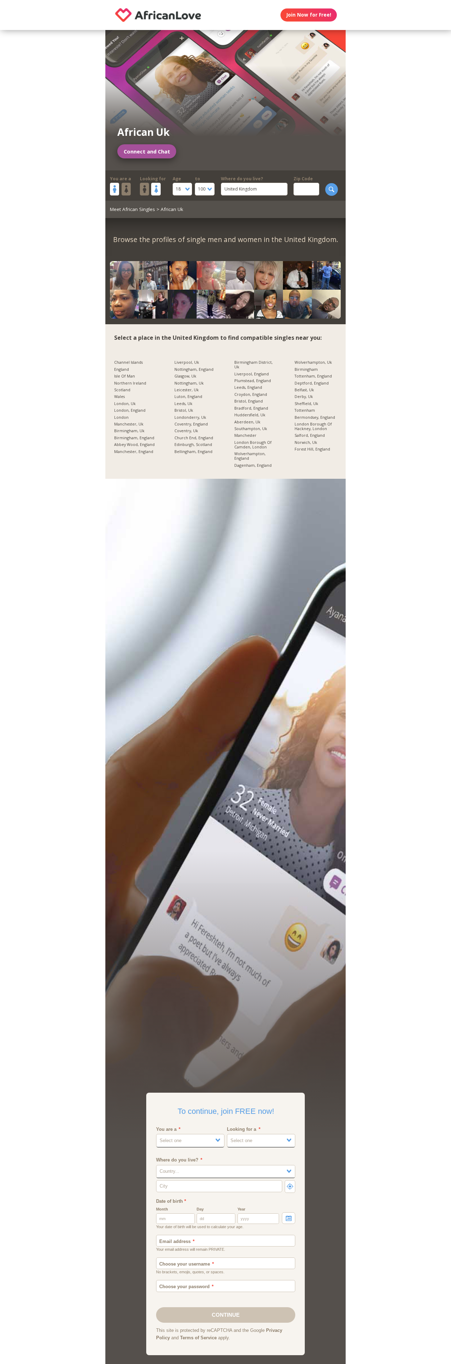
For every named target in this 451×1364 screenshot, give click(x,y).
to (197, 179)
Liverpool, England (251, 374)
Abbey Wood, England (134, 444)
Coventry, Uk (186, 431)
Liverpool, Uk (186, 362)
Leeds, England (248, 387)
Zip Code (303, 179)
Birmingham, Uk (129, 431)
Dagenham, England (253, 465)
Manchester (245, 435)
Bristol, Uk (183, 410)
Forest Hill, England (312, 449)
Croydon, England (250, 394)
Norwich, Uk (306, 442)
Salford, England (310, 435)
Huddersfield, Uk (249, 415)
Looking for (153, 179)
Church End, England (193, 438)
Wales (119, 396)
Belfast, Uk (304, 390)
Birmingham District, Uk (253, 364)
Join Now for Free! (308, 15)
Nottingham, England (194, 369)
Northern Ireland (130, 383)
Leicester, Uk (186, 390)
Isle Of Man (124, 376)
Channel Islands (128, 362)
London (121, 417)
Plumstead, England (252, 381)
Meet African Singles (132, 209)
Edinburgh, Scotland (193, 444)
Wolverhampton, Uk (313, 362)
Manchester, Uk (128, 424)
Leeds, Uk (183, 404)
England (121, 369)
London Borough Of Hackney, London (313, 426)
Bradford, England (251, 408)
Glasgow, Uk (185, 376)
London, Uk (125, 404)
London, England (130, 410)
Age (177, 179)
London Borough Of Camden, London (253, 444)
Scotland (122, 390)
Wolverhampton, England (250, 456)
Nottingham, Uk (189, 383)
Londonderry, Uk (190, 417)
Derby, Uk (304, 396)
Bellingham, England (193, 451)
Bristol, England (248, 401)
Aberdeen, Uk (247, 422)
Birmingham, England (134, 438)
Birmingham (306, 369)
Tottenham (305, 410)
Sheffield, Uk (306, 404)
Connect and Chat (147, 151)
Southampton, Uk (250, 429)
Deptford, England (312, 383)
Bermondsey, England (315, 417)
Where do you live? (242, 179)
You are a (120, 179)
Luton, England (188, 396)
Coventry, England (191, 424)
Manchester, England (133, 451)
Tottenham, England (313, 376)
